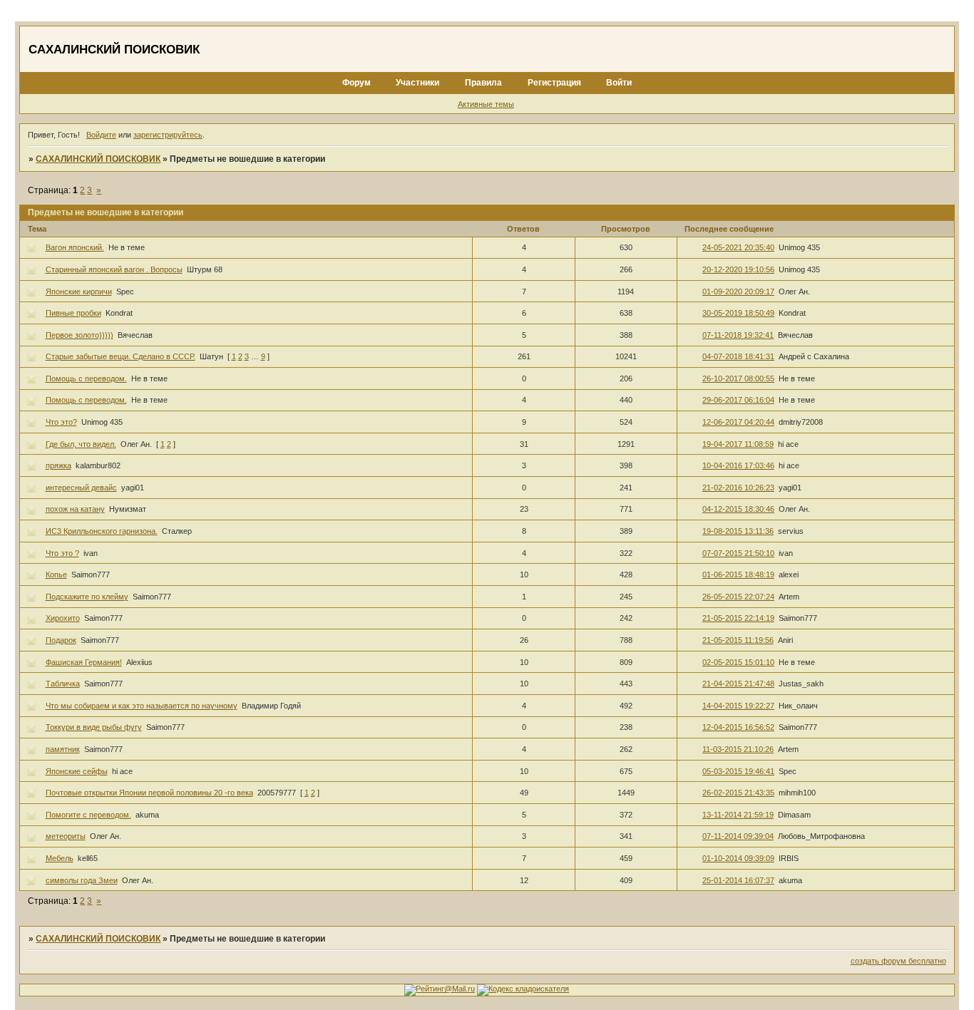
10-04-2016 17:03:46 (738, 465)
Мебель (59, 858)
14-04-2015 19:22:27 (738, 705)
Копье (56, 574)
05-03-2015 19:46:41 (738, 771)
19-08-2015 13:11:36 (738, 531)
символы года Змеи (82, 880)
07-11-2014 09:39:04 (738, 836)
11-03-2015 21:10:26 (738, 749)
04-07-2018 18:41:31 (738, 356)
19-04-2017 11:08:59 (738, 444)
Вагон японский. (75, 247)
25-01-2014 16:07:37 (738, 880)
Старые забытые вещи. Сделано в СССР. (120, 356)
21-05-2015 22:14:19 (738, 618)
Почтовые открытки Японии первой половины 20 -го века (149, 792)
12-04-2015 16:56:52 (738, 727)
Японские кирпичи (79, 291)
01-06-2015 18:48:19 (738, 574)
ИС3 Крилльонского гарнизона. (102, 531)
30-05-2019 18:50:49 (738, 313)
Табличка (63, 683)
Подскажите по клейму (87, 596)
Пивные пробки (73, 313)
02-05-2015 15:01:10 (738, 662)
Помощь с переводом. (86, 378)
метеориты (66, 836)
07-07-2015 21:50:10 (738, 553)
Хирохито (63, 618)
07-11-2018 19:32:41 (738, 335)
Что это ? (62, 553)
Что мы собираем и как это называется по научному (141, 705)
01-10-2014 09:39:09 (738, 858)
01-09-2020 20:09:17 (738, 291)
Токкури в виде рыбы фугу (94, 727)
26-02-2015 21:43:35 (738, 792)
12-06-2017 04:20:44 (738, 422)
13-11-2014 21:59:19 (738, 814)
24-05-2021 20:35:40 (738, 247)
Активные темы (486, 104)
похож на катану (75, 509)
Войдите (101, 134)
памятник (63, 749)
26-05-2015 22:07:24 (738, 596)
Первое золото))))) (79, 335)
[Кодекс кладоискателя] (523, 988)
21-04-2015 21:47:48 (738, 683)
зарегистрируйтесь (168, 134)
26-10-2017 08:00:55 (738, 378)
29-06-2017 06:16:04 (738, 400)
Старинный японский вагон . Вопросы (114, 269)
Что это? (61, 422)
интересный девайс (81, 487)
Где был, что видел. (81, 444)
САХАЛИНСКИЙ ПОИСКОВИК (98, 159)
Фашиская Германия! (84, 662)
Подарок (61, 640)
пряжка (58, 465)
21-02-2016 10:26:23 (738, 487)
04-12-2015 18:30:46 (738, 509)
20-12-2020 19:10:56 (738, 269)
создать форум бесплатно (898, 961)
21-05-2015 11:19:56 (738, 640)
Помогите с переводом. (88, 814)
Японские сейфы (77, 771)
